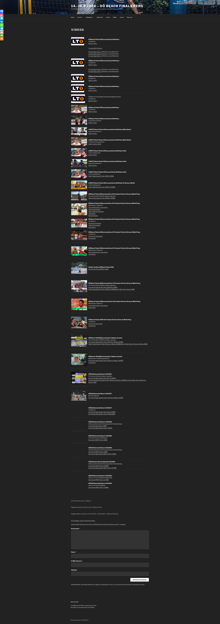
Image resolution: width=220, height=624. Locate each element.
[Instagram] (1, 14)
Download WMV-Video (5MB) (97, 440)
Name (73, 552)
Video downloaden (94, 209)
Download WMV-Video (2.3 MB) (98, 480)
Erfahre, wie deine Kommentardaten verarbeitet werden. (127, 584)
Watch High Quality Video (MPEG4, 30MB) (101, 187)
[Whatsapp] (1, 25)
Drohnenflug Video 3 (95, 56)
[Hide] (0, 42)
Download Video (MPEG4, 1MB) (98, 269)
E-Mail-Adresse (76, 561)
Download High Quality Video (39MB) (100, 428)
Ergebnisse (89, 17)
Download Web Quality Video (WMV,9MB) (101, 414)
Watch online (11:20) (94, 144)
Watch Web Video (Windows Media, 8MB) (134, 344)
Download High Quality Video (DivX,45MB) (102, 412)
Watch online (92, 43)
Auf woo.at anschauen (95, 236)
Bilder (115, 17)
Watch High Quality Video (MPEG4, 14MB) (101, 289)
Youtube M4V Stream (95, 48)
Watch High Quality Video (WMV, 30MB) (101, 176)
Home (72, 17)
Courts (122, 17)
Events (79, 17)
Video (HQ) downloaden (96, 211)
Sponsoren (100, 17)
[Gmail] (1, 32)
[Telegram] (1, 28)
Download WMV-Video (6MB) (97, 452)
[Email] (1, 35)
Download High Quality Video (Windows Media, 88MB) (105, 342)
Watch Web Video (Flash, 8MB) (125, 289)
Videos (108, 17)
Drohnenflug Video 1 (95, 52)
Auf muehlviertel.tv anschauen (98, 207)
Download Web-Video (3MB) (97, 426)
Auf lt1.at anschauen (94, 223)
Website (74, 570)
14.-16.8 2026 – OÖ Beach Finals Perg (107, 6)
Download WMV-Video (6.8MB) (98, 466)
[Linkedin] (1, 21)
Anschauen (92, 213)
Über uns (129, 17)
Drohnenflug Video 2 (95, 54)
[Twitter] (1, 18)
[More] (1, 38)
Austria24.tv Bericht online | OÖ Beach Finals (89, 507)
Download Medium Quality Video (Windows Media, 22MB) (106, 380)
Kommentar (75, 528)
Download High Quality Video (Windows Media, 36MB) (105, 360)
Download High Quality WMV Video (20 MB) (102, 468)
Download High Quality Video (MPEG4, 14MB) (102, 287)
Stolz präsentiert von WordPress (79, 620)
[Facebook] (1, 11)
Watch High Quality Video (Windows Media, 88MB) (104, 344)
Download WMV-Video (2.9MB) (98, 487)
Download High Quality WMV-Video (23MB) (102, 454)
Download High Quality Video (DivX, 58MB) (102, 378)
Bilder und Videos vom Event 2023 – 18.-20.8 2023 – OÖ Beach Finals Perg (97, 514)
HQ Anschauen (93, 215)
